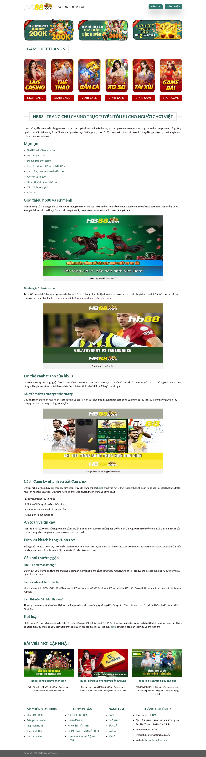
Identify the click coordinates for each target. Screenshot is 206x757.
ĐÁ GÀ (112, 730)
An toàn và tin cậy (36, 176)
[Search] (60, 7)
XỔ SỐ (111, 736)
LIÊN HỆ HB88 (75, 720)
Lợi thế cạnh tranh (36, 155)
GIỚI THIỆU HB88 (77, 715)
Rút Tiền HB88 (34, 730)
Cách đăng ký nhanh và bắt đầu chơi (46, 171)
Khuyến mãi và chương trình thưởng (46, 165)
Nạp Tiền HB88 (35, 725)
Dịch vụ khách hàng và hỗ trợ (42, 181)
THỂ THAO (114, 720)
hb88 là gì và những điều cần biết (157, 680)
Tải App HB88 (34, 736)
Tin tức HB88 (77, 7)
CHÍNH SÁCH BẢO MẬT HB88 (84, 730)
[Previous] (23, 677)
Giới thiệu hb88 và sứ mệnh (41, 150)
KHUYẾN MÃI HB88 (79, 725)
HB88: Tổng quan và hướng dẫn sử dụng (103, 680)
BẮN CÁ (112, 725)
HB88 (65, 7)
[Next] (183, 677)
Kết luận (31, 192)
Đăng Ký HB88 (35, 715)
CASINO (112, 715)
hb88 (100, 487)
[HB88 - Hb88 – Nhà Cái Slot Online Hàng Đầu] (39, 6)
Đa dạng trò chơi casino (39, 160)
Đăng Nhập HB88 (36, 720)
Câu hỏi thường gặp (37, 187)
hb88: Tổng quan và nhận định (48, 680)
